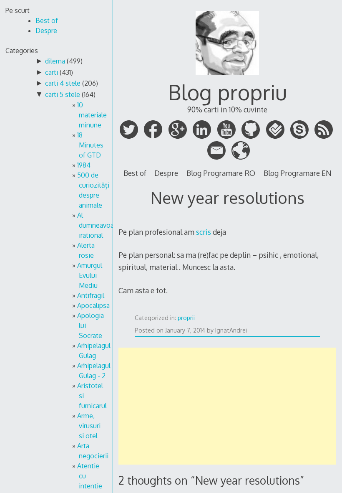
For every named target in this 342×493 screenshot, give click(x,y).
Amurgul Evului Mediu (89, 275)
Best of (134, 173)
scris (203, 231)
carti (51, 72)
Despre (166, 173)
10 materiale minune (92, 115)
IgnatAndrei (231, 330)
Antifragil (90, 295)
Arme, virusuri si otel (89, 426)
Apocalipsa (93, 305)
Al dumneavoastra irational (101, 225)
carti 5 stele (62, 94)
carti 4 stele (62, 83)
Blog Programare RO (220, 173)
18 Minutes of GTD (90, 145)
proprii (186, 317)
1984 (84, 165)
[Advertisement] (227, 406)
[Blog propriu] (227, 76)
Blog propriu (227, 92)
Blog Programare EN (298, 173)
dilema (55, 61)
